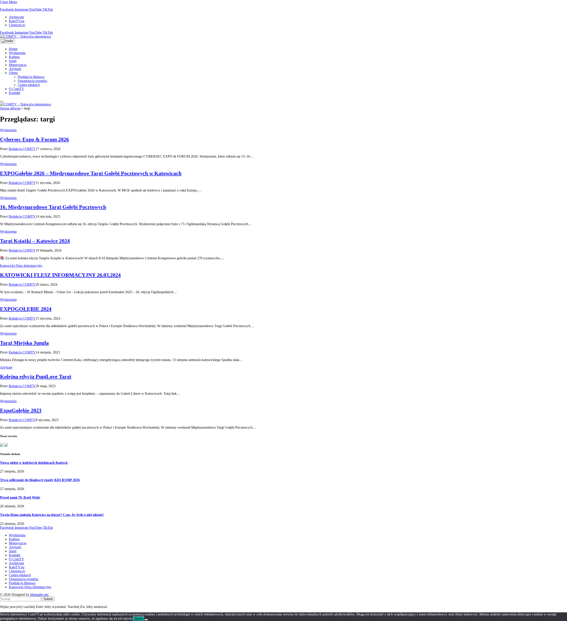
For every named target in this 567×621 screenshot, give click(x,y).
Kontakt (14, 93)
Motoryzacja (17, 65)
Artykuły (15, 69)
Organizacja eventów (32, 81)
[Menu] (2, 101)
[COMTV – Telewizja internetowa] (25, 36)
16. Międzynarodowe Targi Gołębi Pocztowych (53, 207)
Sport (12, 61)
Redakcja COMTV (22, 149)
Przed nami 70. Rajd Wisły (20, 497)
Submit (48, 599)
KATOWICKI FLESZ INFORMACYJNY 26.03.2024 (60, 275)
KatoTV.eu (16, 21)
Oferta (13, 73)
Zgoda (139, 618)
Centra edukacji (29, 85)
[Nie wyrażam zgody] (146, 619)
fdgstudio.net (39, 594)
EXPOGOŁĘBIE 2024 (25, 309)
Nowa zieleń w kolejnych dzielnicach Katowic (34, 463)
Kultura (14, 57)
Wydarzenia (17, 53)
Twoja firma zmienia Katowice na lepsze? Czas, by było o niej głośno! (52, 515)
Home (13, 49)
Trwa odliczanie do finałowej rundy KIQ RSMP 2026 (40, 480)
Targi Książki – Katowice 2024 (35, 241)
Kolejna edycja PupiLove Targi (35, 376)
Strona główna (10, 108)
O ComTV (16, 89)
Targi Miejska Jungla (24, 343)
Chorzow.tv (17, 25)
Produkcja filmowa (31, 77)
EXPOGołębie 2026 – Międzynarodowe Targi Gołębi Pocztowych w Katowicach (90, 173)
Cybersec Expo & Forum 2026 (34, 139)
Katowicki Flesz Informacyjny (21, 266)
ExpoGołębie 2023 (20, 410)
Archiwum (16, 17)
